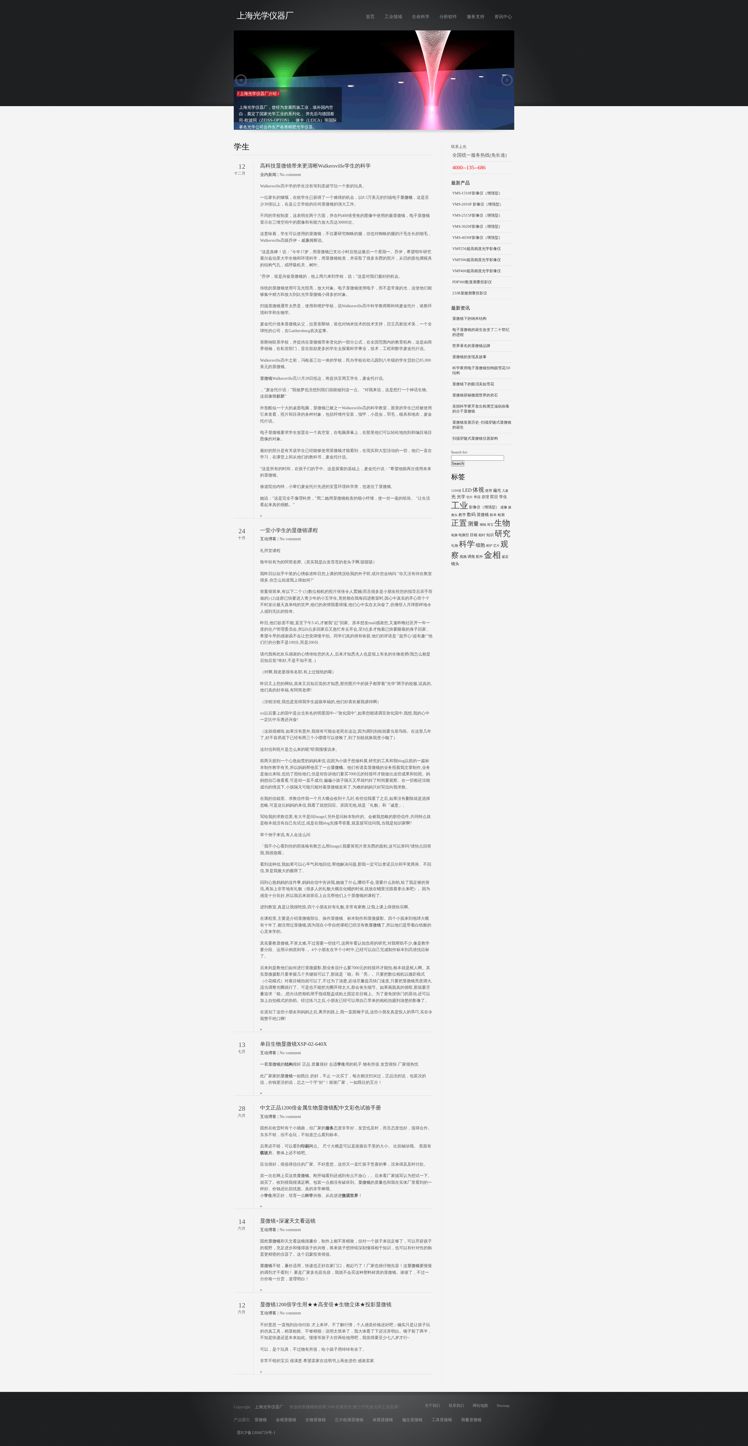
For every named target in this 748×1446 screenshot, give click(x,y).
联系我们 (456, 1406)
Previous (241, 80)
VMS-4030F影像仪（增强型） (477, 238)
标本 (493, 515)
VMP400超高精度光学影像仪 (476, 271)
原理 (485, 497)
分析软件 (448, 16)
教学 (462, 515)
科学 (467, 544)
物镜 (483, 524)
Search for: (459, 452)
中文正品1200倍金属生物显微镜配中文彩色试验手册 (320, 1108)
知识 (490, 535)
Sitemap (503, 1406)
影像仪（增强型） (484, 507)
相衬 (481, 535)
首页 (370, 16)
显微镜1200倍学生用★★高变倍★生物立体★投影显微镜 (326, 1304)
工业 (459, 505)
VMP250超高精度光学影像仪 (476, 249)
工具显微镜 (442, 1420)
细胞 (480, 545)
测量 (473, 524)
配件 (479, 557)
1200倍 (456, 490)
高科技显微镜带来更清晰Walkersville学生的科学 (315, 166)
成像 (503, 507)
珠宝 (490, 524)
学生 (503, 496)
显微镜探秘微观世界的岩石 (475, 395)
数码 (471, 514)
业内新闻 (268, 174)
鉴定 (505, 557)
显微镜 (406, 197)
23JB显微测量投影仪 (469, 293)
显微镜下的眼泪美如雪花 (473, 384)
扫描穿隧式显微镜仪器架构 (475, 438)
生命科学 (421, 16)
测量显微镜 (471, 1420)
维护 (489, 545)
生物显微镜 (315, 1420)
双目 (494, 496)
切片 (469, 497)
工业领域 (393, 16)
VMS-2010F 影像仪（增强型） (477, 204)
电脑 (454, 535)
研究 (502, 533)
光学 (461, 496)
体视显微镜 (383, 1420)
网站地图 (480, 1406)
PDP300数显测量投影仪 (472, 282)
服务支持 (475, 16)
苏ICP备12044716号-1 (256, 1433)
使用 (488, 491)
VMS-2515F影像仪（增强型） (477, 215)
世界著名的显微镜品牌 (471, 346)
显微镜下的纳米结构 (469, 319)
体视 (478, 489)
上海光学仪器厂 (265, 15)
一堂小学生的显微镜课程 (289, 530)
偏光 (497, 490)
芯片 (496, 545)
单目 (477, 497)
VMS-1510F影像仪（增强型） (477, 193)
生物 (502, 523)
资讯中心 (503, 16)
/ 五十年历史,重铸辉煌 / (259, 94)
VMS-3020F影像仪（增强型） (477, 227)
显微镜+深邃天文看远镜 (288, 1221)
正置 (459, 523)
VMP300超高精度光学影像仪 (476, 260)
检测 (501, 515)
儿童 (505, 490)
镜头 (455, 563)
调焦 (471, 556)
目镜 (473, 535)
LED (467, 490)
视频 (463, 557)
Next (507, 80)
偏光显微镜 (412, 1420)
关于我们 (432, 1406)
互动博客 (268, 539)
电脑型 (463, 535)
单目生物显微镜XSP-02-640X (293, 1044)
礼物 (454, 545)
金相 (492, 555)
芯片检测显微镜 (349, 1420)
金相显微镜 (286, 1420)
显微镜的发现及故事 (469, 357)
